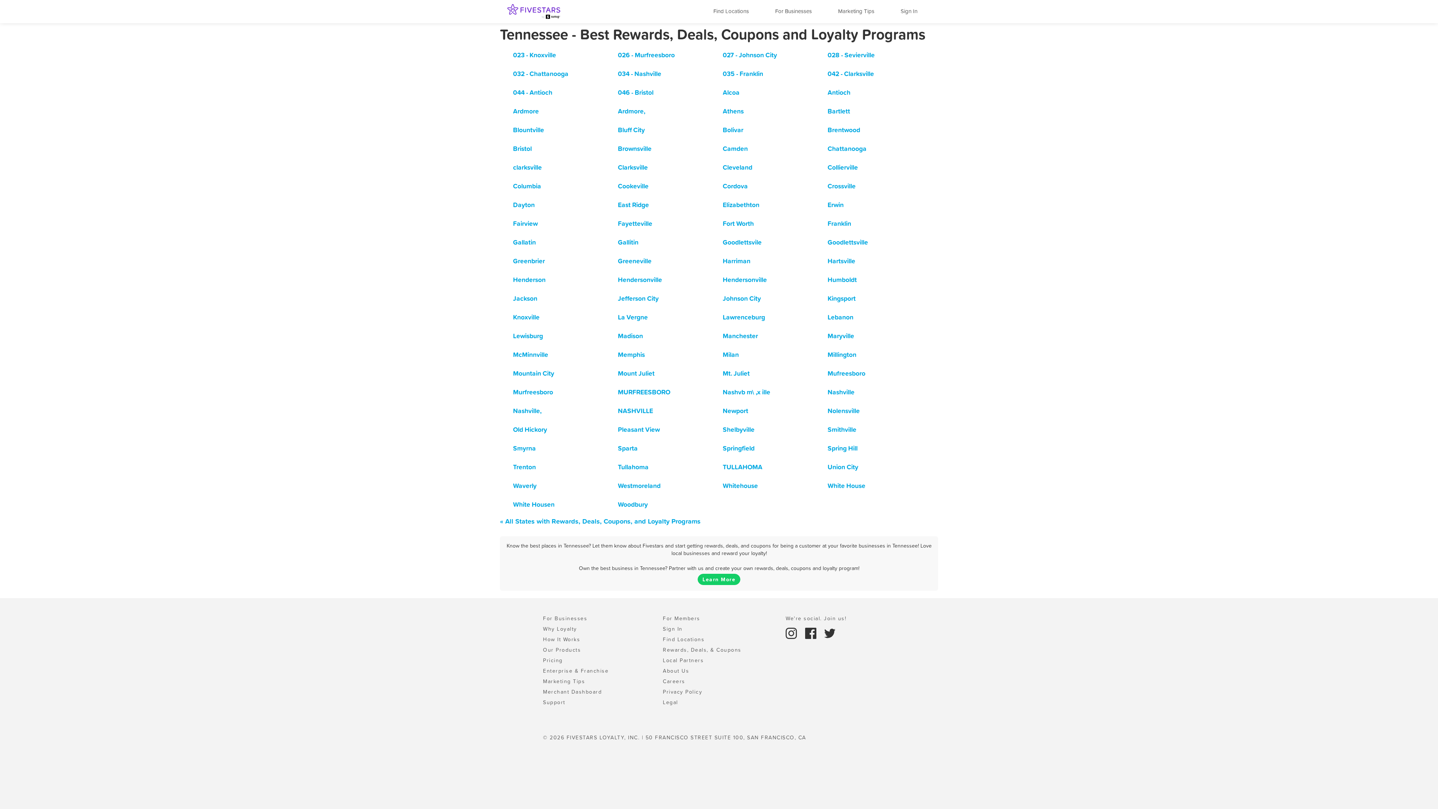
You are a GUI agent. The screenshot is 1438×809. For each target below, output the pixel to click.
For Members (681, 618)
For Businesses (793, 11)
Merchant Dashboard (572, 692)
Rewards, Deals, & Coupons (702, 650)
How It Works (561, 639)
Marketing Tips (856, 11)
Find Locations (731, 11)
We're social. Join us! (816, 618)
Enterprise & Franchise (576, 671)
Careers (674, 681)
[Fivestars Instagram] (792, 632)
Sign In (909, 11)
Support (554, 702)
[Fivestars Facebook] (812, 632)
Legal (670, 702)
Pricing (553, 660)
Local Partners (683, 660)
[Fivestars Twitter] (829, 632)
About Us (676, 671)
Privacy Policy (682, 692)
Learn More (719, 579)
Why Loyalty (560, 629)
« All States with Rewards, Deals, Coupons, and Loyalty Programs (600, 521)
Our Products (562, 650)
